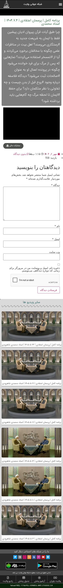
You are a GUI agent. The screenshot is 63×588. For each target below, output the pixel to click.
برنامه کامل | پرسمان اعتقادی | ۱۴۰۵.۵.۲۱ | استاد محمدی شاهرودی (31, 383)
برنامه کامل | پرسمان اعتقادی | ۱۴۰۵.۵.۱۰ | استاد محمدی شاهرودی (31, 500)
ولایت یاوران (55, 581)
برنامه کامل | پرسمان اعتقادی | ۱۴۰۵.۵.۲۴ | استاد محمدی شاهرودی (31, 345)
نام (57, 226)
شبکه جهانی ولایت (32, 4)
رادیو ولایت (8, 581)
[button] (60, 4)
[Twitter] (15, 557)
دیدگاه (55, 185)
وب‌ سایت (54, 252)
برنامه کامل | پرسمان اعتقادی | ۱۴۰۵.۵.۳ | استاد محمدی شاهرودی (31, 538)
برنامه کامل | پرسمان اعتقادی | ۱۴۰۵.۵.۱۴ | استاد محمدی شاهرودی (31, 461)
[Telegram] (48, 557)
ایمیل (56, 239)
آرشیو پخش (39, 581)
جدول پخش (23, 581)
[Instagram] (39, 557)
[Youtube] (43, 557)
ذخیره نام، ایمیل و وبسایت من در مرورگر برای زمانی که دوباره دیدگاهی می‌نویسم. (34, 269)
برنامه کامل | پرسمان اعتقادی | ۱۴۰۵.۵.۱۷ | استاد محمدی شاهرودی (31, 422)
